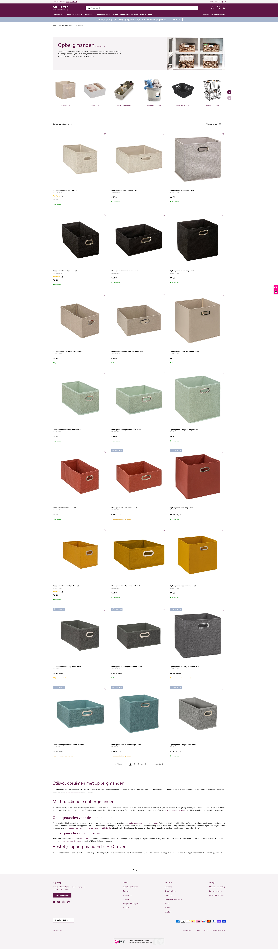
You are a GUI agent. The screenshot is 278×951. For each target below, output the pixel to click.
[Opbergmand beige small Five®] (80, 159)
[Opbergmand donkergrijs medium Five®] (139, 635)
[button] (224, 8)
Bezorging (126, 891)
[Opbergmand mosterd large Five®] (197, 555)
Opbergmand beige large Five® (182, 190)
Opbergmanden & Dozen (65, 25)
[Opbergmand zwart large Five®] (197, 240)
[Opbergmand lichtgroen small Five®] (80, 398)
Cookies (198, 930)
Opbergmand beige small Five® (65, 190)
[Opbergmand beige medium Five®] (139, 159)
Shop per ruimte (73, 14)
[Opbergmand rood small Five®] (80, 476)
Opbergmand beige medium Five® (124, 190)
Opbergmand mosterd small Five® (66, 586)
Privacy (206, 930)
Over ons (168, 887)
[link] (118, 764)
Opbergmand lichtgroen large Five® (184, 430)
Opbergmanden (78, 25)
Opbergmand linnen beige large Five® (184, 351)
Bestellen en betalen (130, 887)
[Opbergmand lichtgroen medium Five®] (139, 398)
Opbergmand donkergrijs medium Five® (126, 666)
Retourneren (127, 895)
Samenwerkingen (215, 891)
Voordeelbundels (103, 14)
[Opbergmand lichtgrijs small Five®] (197, 713)
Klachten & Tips (188, 930)
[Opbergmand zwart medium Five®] (139, 240)
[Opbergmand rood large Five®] (197, 476)
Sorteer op (57, 124)
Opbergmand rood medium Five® (124, 508)
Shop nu (176, 19)
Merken (206, 14)
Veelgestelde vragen (130, 903)
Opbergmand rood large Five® (181, 508)
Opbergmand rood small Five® (64, 508)
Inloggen (126, 908)
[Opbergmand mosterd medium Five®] (139, 555)
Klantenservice (62, 895)
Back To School (146, 14)
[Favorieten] (218, 8)
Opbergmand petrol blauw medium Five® (68, 745)
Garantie (126, 899)
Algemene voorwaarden (218, 930)
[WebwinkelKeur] (139, 941)
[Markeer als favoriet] (105, 134)
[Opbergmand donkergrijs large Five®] (197, 635)
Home (54, 25)
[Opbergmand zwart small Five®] (80, 240)
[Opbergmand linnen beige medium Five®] (139, 320)
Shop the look (170, 891)
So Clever (60, 930)
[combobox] (142, 8)
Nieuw (115, 14)
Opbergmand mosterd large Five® (183, 586)
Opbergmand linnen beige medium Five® (127, 351)
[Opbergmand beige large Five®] (197, 159)
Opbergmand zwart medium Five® (124, 271)
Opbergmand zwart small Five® (65, 271)
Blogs (167, 903)
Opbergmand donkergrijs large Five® (184, 666)
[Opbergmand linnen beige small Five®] (80, 320)
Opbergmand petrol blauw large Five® (126, 745)
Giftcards (168, 895)
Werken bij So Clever (217, 895)
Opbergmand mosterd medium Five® (125, 586)
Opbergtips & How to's (173, 899)
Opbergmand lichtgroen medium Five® (126, 430)
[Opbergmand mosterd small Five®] (80, 555)
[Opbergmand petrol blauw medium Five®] (80, 713)
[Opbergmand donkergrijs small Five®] (80, 635)
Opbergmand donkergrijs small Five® (67, 666)
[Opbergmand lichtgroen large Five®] (197, 398)
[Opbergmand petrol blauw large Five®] (139, 713)
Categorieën (57, 14)
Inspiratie (88, 14)
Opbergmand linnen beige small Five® (67, 351)
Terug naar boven (139, 870)
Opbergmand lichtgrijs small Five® (183, 745)
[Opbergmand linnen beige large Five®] (197, 320)
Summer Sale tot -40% (129, 14)
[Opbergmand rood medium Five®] (139, 476)
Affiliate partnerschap (217, 887)
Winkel (167, 912)
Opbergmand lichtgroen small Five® (66, 430)
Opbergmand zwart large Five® (182, 271)
